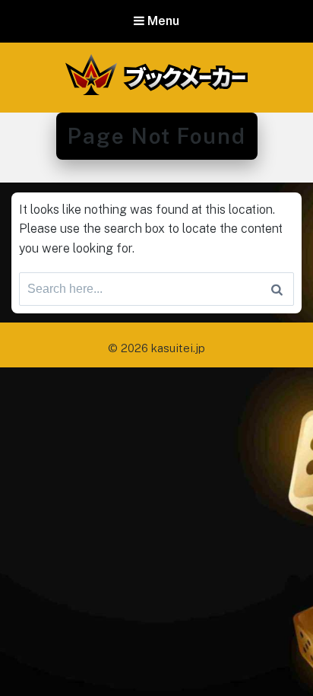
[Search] (277, 289)
